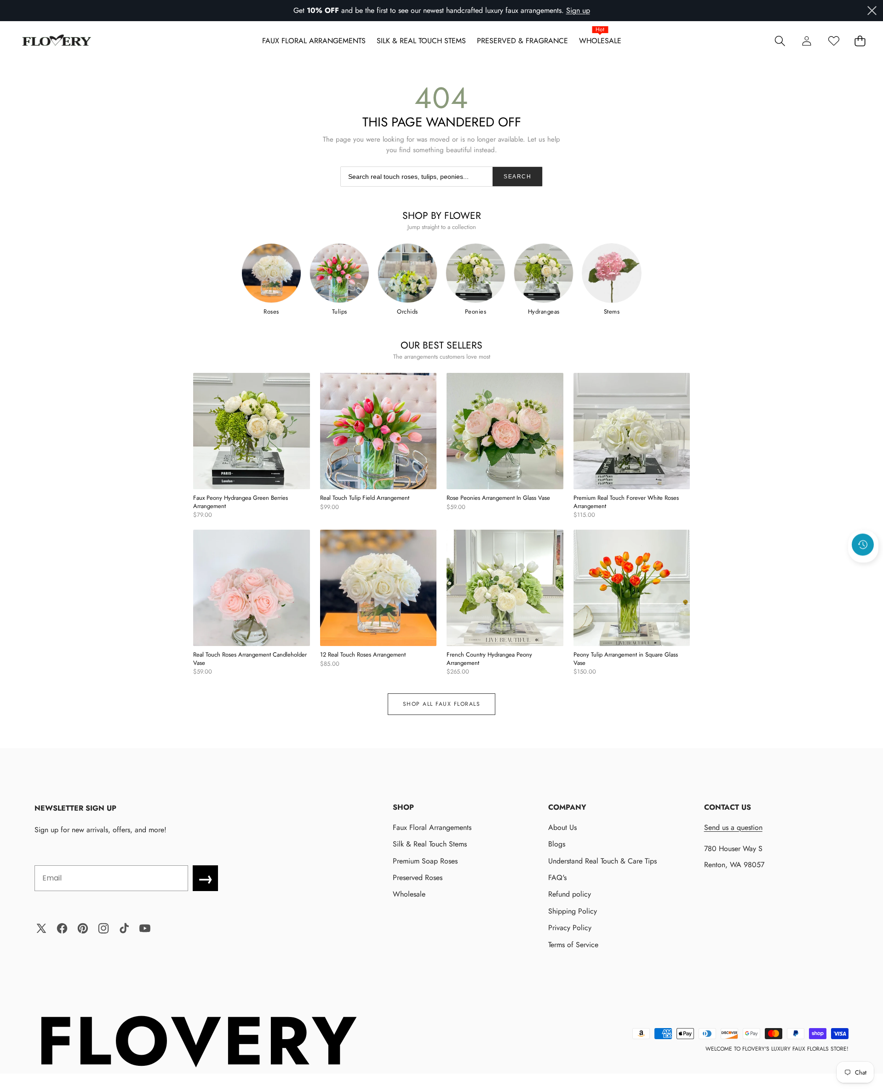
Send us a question (733, 827)
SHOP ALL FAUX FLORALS (442, 704)
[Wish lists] (833, 40)
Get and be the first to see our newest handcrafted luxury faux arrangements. (428, 10)
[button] (779, 40)
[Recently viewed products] (863, 544)
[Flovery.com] (56, 40)
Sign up (578, 10)
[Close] (871, 10)
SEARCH (517, 176)
